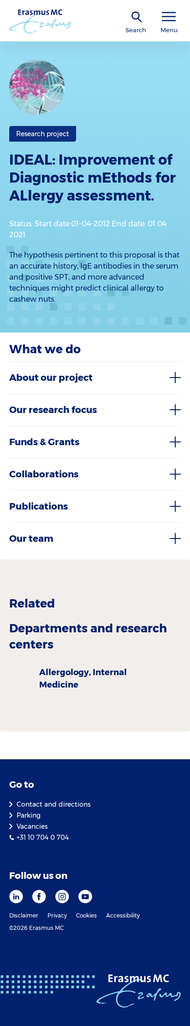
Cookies (86, 915)
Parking (29, 815)
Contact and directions (53, 804)
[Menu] (169, 16)
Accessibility (123, 915)
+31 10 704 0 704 (43, 837)
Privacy (57, 915)
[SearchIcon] (136, 17)
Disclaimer (23, 915)
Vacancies (32, 826)
